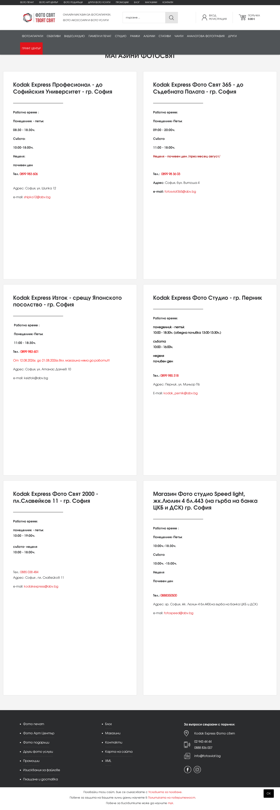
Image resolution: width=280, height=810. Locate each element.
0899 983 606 (29, 174)
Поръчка (254, 17)
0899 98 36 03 (170, 174)
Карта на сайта (118, 751)
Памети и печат (100, 36)
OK (269, 793)
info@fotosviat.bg (207, 756)
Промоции (122, 2)
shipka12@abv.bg (37, 197)
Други (232, 36)
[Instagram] (197, 769)
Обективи (53, 36)
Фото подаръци (73, 2)
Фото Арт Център (48, 2)
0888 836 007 (203, 747)
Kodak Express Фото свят (214, 733)
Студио (120, 36)
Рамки (135, 36)
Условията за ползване (165, 792)
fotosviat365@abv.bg (180, 191)
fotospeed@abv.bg (178, 613)
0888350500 (168, 595)
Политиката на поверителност (171, 797)
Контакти (168, 2)
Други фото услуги (99, 2)
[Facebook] (187, 769)
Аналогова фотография (205, 36)
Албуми (149, 36)
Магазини (151, 2)
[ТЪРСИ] (171, 17)
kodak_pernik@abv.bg (181, 393)
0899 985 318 (169, 375)
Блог (137, 2)
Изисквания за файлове (41, 770)
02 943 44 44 (203, 741)
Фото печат (27, 2)
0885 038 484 (29, 572)
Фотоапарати (32, 36)
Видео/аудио (74, 36)
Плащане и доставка (40, 779)
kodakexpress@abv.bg (41, 586)
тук (170, 803)
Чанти (178, 36)
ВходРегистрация (218, 17)
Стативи (165, 36)
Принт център (31, 48)
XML (108, 761)
